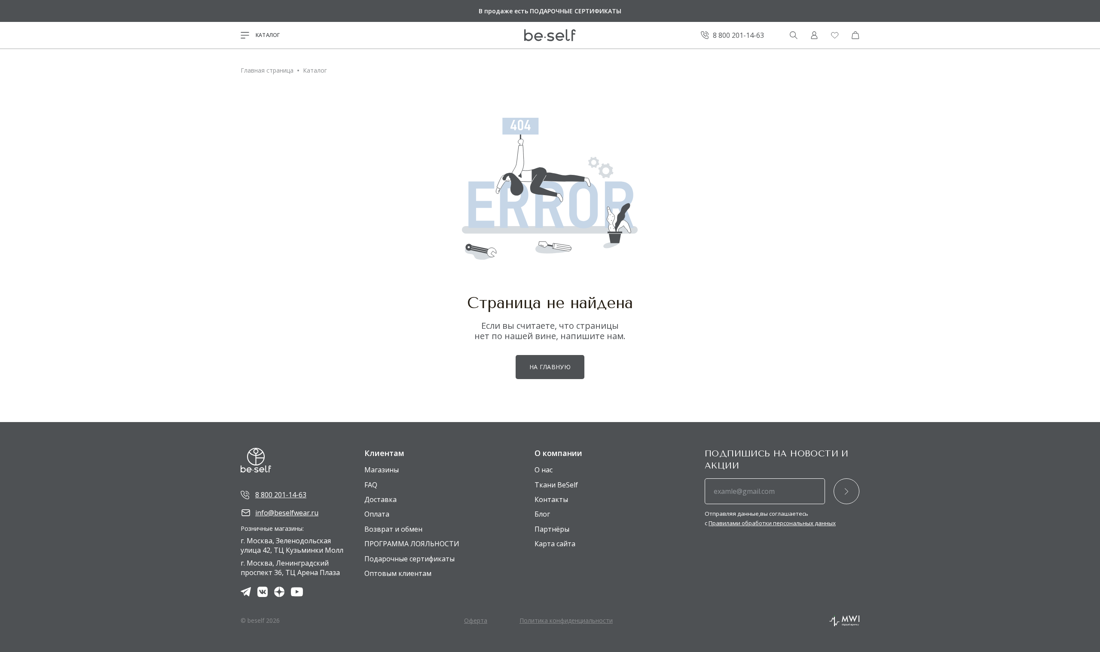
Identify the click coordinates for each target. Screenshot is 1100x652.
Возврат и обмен (393, 529)
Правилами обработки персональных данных (772, 523)
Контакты (551, 499)
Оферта (475, 620)
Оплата (376, 514)
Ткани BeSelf (556, 485)
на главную (550, 367)
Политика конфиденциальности (566, 620)
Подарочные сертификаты (409, 558)
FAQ (370, 485)
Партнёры (552, 529)
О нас (544, 469)
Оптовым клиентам (397, 573)
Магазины (381, 469)
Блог (542, 514)
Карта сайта (555, 543)
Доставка (380, 499)
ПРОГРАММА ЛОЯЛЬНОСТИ (411, 543)
